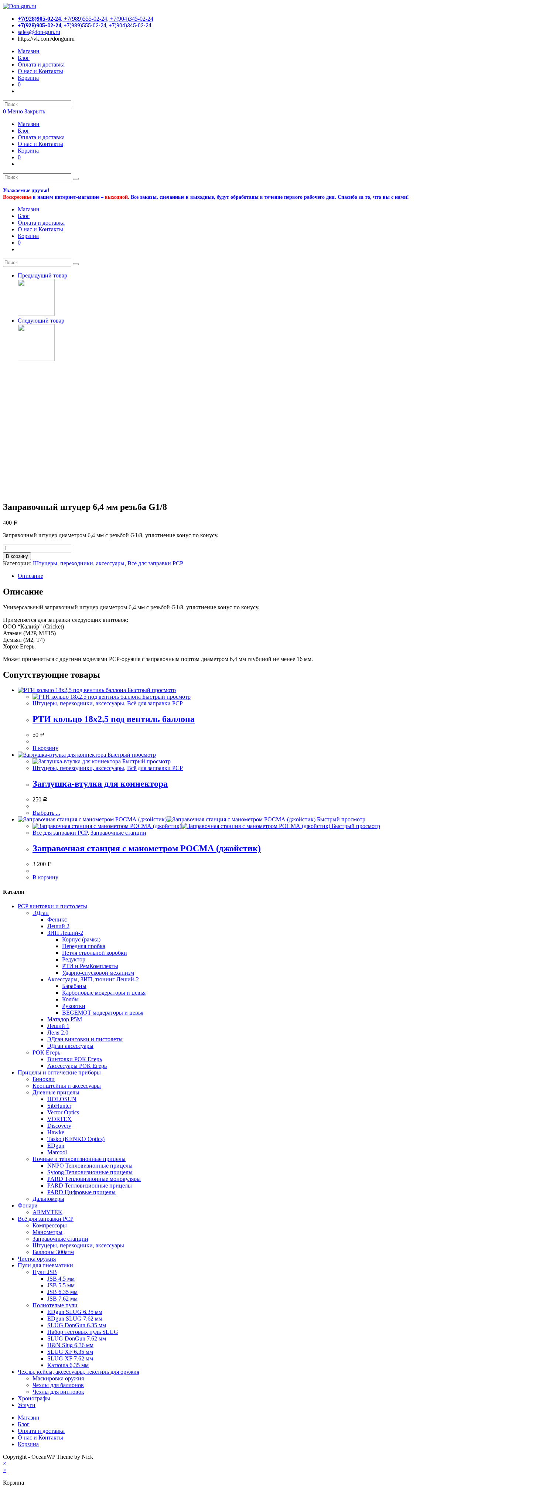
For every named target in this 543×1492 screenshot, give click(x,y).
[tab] (279, 576)
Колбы (70, 999)
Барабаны (74, 986)
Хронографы (34, 1398)
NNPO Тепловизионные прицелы (90, 1165)
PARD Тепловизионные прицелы (89, 1185)
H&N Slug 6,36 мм (70, 1345)
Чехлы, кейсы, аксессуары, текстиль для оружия (78, 1372)
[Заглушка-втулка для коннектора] (36, 359)
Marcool (57, 1152)
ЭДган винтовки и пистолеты (85, 1039)
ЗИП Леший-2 (65, 933)
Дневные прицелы (56, 1092)
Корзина (28, 150)
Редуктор (73, 959)
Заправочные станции (118, 833)
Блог (24, 130)
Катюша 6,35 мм (68, 1365)
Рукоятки (73, 1006)
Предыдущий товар (42, 275)
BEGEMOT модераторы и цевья (102, 1012)
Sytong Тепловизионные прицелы (90, 1172)
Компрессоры (50, 1225)
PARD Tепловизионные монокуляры (94, 1179)
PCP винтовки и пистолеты (52, 906)
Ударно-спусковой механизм (98, 973)
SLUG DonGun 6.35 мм (76, 1325)
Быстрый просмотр (151, 690)
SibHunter (59, 1106)
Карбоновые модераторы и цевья (104, 992)
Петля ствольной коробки (94, 953)
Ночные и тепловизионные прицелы (79, 1159)
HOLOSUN (61, 1099)
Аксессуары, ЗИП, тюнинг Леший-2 (93, 979)
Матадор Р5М (64, 1019)
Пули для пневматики (45, 1265)
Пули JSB (45, 1272)
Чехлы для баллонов (58, 1385)
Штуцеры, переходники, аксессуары (78, 563)
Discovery (59, 1126)
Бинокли (44, 1079)
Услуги (26, 1405)
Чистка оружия (37, 1259)
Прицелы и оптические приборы (59, 1072)
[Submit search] (76, 179)
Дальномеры (48, 1199)
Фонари (28, 1205)
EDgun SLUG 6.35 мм (74, 1312)
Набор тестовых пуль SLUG (82, 1332)
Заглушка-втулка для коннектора (100, 783)
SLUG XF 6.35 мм (70, 1352)
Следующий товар (41, 320)
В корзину (17, 556)
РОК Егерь (46, 1052)
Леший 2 (58, 926)
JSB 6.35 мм (62, 1292)
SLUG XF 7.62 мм (70, 1358)
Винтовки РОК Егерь (74, 1059)
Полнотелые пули (55, 1305)
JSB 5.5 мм (61, 1285)
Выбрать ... (46, 813)
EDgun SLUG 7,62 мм (74, 1318)
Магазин (29, 124)
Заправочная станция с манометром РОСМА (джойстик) (147, 848)
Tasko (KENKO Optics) (76, 1139)
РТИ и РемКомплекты (90, 966)
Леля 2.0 (57, 1032)
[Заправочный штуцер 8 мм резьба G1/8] (36, 314)
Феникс (57, 919)
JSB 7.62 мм (62, 1298)
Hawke (55, 1132)
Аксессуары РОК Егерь (77, 1066)
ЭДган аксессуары (70, 1046)
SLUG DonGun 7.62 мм (76, 1338)
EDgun (55, 1145)
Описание (30, 576)
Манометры (47, 1232)
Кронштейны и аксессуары (67, 1086)
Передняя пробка (83, 946)
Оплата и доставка (41, 137)
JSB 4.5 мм (61, 1278)
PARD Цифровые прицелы (81, 1192)
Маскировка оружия (58, 1378)
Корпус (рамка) (81, 939)
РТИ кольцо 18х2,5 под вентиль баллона (114, 719)
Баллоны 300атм (53, 1252)
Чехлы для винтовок (58, 1392)
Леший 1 (58, 1026)
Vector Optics (63, 1112)
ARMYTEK (47, 1212)
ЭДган (41, 913)
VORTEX (59, 1119)
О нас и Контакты (40, 144)
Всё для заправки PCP (155, 563)
